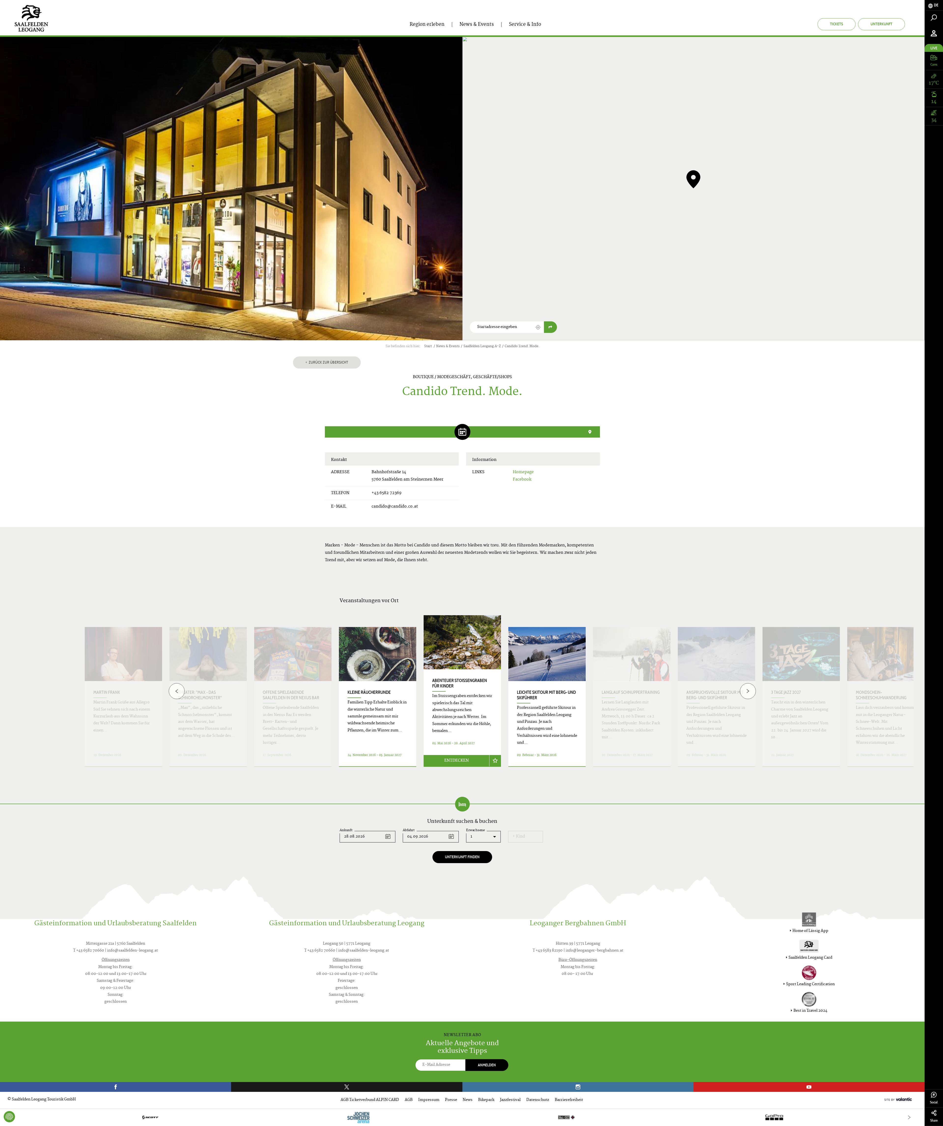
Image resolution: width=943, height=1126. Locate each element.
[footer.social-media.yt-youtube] (809, 1087)
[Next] (748, 691)
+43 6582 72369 (387, 493)
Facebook (522, 479)
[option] (462, 697)
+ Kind (519, 836)
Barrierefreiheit (569, 1100)
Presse (451, 1100)
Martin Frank (106, 692)
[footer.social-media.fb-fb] (115, 1087)
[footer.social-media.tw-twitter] (346, 1087)
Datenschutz (537, 1100)
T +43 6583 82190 (548, 951)
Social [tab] (934, 1102)
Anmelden (487, 1065)
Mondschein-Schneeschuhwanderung (881, 695)
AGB (409, 1100)
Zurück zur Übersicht (328, 362)
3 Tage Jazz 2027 (786, 692)
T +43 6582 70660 (88, 951)
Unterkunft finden (462, 857)
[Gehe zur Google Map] (550, 327)
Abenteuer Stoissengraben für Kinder (459, 683)
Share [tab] (934, 1120)
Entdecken (456, 760)
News (467, 1100)
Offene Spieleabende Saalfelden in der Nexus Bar (291, 695)
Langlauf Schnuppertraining (631, 692)
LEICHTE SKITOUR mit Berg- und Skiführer (546, 695)
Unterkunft (881, 24)
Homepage (523, 472)
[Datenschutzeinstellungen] (9, 1116)
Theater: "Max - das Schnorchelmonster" (200, 695)
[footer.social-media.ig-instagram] (577, 1087)
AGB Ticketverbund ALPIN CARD (370, 1100)
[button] (538, 327)
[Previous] (177, 691)
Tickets (836, 24)
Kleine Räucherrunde (369, 692)
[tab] (934, 5)
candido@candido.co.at (395, 506)
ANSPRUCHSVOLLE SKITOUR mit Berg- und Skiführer (715, 695)
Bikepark (486, 1100)
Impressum (428, 1100)
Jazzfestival (510, 1100)
